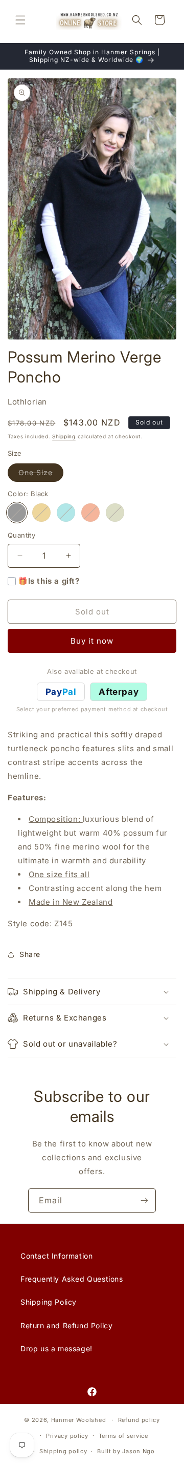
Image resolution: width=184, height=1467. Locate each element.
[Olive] (115, 512)
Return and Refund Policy (66, 1325)
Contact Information (56, 1255)
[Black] (17, 512)
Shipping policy (63, 1451)
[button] (20, 20)
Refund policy (139, 1419)
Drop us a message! (56, 1348)
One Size (40, 474)
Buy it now (92, 641)
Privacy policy (67, 1435)
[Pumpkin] (90, 512)
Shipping (64, 436)
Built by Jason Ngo (126, 1451)
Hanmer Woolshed (78, 1419)
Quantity (21, 535)
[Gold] (41, 512)
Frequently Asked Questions (71, 1278)
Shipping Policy (48, 1302)
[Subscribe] (144, 1200)
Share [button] (29, 954)
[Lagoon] (66, 512)
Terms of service (123, 1435)
